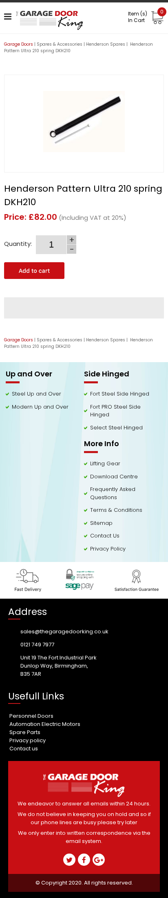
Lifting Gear (105, 463)
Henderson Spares (105, 44)
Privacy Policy (108, 549)
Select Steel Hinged (116, 427)
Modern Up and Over (40, 407)
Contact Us (104, 536)
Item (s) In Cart (146, 17)
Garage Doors (18, 44)
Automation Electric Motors (44, 724)
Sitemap (101, 523)
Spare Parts (24, 732)
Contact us (23, 748)
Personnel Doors (31, 716)
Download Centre (114, 476)
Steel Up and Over (36, 394)
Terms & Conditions (116, 510)
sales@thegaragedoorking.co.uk (64, 631)
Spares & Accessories (59, 44)
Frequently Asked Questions (112, 493)
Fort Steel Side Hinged (119, 394)
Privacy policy (27, 740)
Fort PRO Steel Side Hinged (115, 411)
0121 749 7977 (37, 644)
